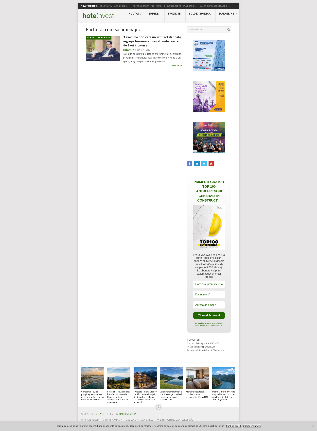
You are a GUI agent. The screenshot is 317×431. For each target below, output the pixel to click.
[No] (313, 426)
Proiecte (174, 13)
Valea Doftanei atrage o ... (214, 6)
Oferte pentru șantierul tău (175, 419)
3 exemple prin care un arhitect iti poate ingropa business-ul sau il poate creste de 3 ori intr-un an (152, 41)
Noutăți (134, 13)
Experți (154, 13)
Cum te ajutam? (112, 419)
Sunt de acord (233, 426)
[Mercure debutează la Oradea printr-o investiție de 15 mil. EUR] (197, 378)
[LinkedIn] (197, 163)
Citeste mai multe (252, 426)
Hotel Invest (98, 15)
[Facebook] (189, 163)
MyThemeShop (127, 414)
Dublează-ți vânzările (139, 419)
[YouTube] (211, 163)
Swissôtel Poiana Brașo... (181, 6)
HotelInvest (128, 50)
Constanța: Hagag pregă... (114, 6)
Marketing (226, 13)
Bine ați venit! (90, 419)
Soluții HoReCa (200, 13)
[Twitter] (204, 163)
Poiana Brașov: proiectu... (147, 6)
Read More (177, 65)
